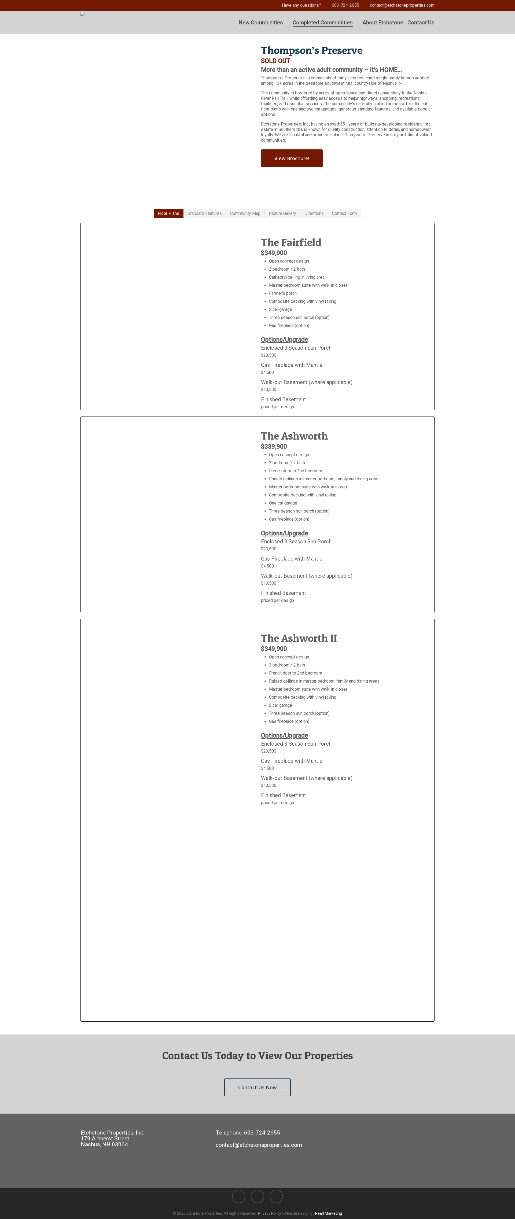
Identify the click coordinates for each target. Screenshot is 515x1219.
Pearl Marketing (328, 1213)
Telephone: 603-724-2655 (248, 1132)
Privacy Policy (269, 1213)
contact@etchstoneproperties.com (259, 1145)
